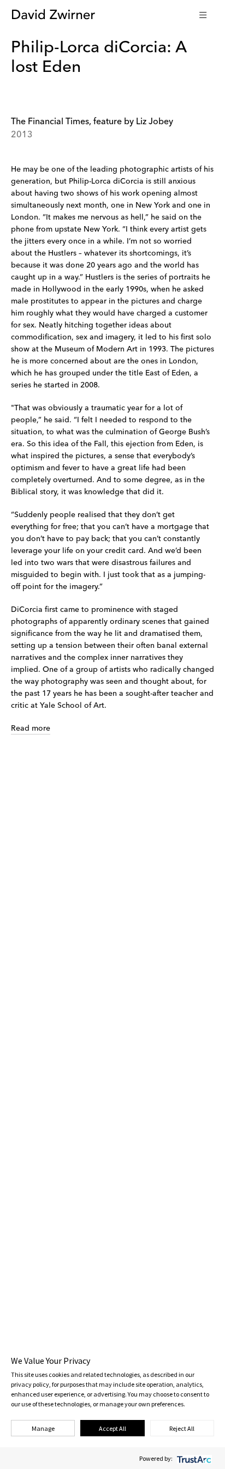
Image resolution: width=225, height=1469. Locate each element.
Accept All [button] (112, 1428)
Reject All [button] (181, 1428)
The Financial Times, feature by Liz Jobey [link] (92, 122)
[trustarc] (193, 1458)
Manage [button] (43, 1428)
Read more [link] (30, 728)
